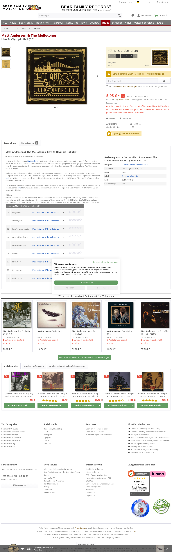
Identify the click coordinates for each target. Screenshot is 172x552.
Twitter (46, 440)
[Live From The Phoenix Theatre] (155, 315)
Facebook (47, 432)
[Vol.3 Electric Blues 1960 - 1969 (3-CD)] (119, 381)
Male (7, 178)
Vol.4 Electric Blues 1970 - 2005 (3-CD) (152, 395)
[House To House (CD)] (86, 315)
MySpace (47, 437)
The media (90, 489)
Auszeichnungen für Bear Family (99, 435)
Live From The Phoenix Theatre (155, 332)
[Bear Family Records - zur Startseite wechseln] (22, 7)
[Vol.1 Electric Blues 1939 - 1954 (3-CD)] (52, 381)
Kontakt (47, 475)
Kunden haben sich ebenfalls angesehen (67, 366)
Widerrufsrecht (50, 492)
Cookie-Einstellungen (94, 469)
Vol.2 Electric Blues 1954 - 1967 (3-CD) (86, 395)
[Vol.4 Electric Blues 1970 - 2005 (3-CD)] (152, 381)
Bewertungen (29, 143)
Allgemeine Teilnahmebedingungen (58, 469)
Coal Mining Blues (119, 332)
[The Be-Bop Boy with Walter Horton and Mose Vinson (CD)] (19, 381)
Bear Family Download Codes (13, 432)
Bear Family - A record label (97, 429)
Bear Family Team (8, 446)
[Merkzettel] (133, 15)
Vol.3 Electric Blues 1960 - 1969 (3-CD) (119, 395)
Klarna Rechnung (93, 472)
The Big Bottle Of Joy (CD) (16, 332)
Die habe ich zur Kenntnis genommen (138, 86)
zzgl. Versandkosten (123, 100)
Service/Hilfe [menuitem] (163, 2)
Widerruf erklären (86, 544)
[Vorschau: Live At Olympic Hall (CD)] (6, 52)
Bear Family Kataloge (9, 435)
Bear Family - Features (95, 432)
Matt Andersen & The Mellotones (28, 35)
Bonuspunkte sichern (130, 134)
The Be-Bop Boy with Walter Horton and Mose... (19, 395)
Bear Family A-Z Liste (9, 429)
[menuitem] (80, 15)
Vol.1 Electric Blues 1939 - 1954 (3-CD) (52, 395)
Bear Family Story (8, 443)
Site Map (89, 481)
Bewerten (126, 118)
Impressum (90, 495)
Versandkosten (80, 528)
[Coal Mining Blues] (121, 315)
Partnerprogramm (93, 487)
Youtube (47, 443)
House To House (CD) (83, 332)
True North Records (130, 176)
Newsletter (48, 489)
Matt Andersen (33, 161)
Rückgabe (47, 487)
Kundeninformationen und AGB (98, 478)
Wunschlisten (126, 2)
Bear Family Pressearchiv (11, 440)
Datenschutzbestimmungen (124, 86)
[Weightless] (51, 315)
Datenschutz (91, 492)
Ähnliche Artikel (10, 366)
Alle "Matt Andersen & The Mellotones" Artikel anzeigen (84, 357)
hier (135, 531)
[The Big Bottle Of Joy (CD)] (17, 315)
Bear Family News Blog (53, 429)
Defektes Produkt (51, 484)
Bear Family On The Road (11, 437)
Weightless (49, 331)
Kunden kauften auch (34, 366)
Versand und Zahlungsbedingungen (100, 484)
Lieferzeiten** (49, 478)
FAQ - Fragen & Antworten (96, 475)
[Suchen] (119, 15)
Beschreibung (9, 143)
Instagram (48, 435)
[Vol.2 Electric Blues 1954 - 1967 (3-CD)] (86, 381)
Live (19, 188)
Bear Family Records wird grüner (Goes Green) (62, 472)
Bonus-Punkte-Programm (54, 481)
